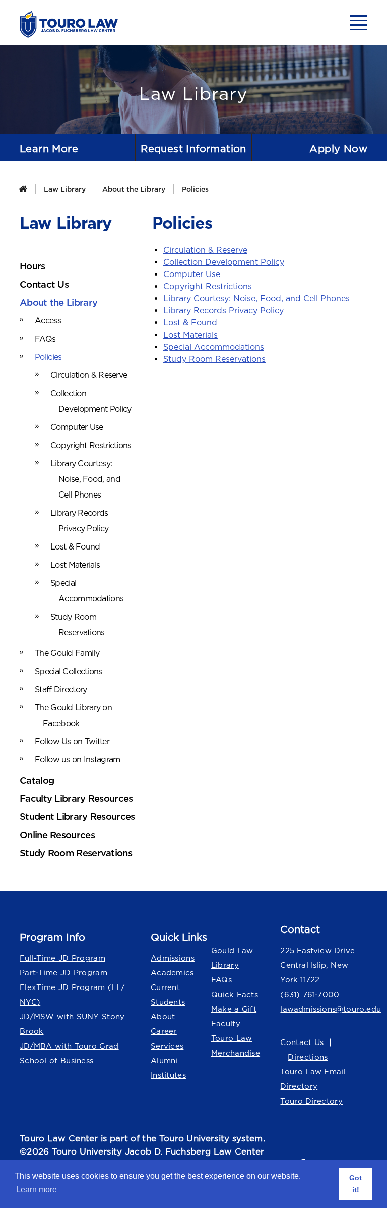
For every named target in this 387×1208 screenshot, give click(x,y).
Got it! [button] (355, 1184)
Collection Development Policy (223, 261)
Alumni (164, 1060)
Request (193, 148)
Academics (172, 972)
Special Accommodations (213, 346)
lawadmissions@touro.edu (323, 1009)
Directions (308, 1057)
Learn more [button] (36, 1189)
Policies (195, 189)
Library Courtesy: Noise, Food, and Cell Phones (256, 298)
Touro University (194, 1138)
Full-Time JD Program (62, 958)
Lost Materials (190, 334)
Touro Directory (311, 1100)
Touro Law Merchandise (235, 1045)
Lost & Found (190, 322)
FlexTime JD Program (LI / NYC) (72, 994)
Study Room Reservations (214, 358)
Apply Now (338, 148)
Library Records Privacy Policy (223, 310)
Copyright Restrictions (207, 286)
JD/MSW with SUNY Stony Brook (72, 1023)
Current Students (168, 994)
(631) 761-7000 (309, 994)
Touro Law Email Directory (313, 1078)
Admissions (173, 958)
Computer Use (191, 274)
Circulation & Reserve (205, 249)
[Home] (23, 189)
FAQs (221, 979)
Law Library (65, 189)
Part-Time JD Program (63, 972)
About (163, 1016)
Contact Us (302, 1042)
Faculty (225, 1023)
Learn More (49, 148)
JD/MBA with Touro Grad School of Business (69, 1053)
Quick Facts (234, 994)
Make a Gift (233, 1009)
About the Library (133, 189)
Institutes (168, 1075)
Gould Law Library (232, 957)
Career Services (167, 1038)
